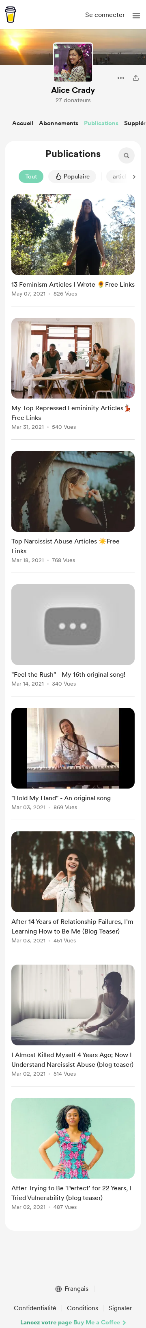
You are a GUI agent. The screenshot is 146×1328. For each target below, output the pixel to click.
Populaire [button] (77, 176)
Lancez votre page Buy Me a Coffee (70, 1322)
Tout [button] (31, 176)
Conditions (82, 1308)
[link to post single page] (73, 247)
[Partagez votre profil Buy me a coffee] (136, 77)
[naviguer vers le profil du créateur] (73, 62)
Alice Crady (73, 90)
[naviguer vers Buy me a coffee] (10, 14)
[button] (136, 16)
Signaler (120, 1308)
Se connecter (105, 15)
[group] (73, 250)
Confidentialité (35, 1308)
